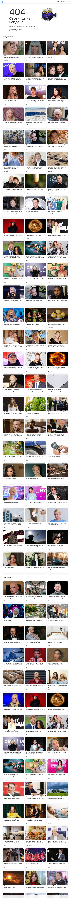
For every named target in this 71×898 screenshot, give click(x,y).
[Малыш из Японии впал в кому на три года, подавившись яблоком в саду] (13, 273)
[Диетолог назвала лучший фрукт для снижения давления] (35, 407)
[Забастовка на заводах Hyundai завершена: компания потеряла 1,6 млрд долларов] (13, 518)
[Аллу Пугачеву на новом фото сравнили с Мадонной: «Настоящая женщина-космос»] (57, 607)
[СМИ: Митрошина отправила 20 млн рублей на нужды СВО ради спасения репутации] (13, 407)
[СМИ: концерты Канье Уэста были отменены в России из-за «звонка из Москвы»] (57, 295)
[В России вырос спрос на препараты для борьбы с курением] (13, 162)
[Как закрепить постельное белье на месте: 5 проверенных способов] (57, 769)
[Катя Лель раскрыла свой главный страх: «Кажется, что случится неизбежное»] (57, 674)
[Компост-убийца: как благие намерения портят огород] (57, 473)
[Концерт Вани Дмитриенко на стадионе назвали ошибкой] (57, 747)
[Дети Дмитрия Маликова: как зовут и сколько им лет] (57, 651)
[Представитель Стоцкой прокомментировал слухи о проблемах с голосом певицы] (13, 318)
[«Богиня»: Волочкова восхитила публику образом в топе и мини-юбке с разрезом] (57, 273)
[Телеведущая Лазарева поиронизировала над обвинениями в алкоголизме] (35, 473)
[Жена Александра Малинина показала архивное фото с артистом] (35, 162)
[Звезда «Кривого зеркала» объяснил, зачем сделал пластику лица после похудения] (13, 429)
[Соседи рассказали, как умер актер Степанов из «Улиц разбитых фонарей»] (13, 607)
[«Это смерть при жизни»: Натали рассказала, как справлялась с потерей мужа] (35, 51)
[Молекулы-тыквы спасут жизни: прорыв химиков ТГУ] (13, 651)
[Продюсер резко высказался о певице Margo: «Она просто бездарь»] (13, 496)
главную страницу (24, 30)
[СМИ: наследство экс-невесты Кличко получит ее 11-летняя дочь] (35, 384)
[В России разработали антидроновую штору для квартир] (57, 384)
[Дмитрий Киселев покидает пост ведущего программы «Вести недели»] (13, 725)
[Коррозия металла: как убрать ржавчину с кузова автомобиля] (35, 451)
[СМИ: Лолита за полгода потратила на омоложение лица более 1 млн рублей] (35, 496)
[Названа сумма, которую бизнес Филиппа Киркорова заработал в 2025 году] (35, 607)
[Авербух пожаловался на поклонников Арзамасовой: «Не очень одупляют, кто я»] (57, 73)
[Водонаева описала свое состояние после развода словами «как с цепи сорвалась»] (35, 651)
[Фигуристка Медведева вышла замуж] (57, 51)
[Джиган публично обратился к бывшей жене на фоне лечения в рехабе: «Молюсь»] (13, 384)
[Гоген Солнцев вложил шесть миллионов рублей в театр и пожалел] (57, 429)
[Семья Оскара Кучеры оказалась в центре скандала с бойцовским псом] (13, 769)
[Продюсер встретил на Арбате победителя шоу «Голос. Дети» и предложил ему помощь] (35, 792)
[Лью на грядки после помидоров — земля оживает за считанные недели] (13, 451)
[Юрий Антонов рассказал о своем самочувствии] (13, 747)
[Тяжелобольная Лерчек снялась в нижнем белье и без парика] (13, 585)
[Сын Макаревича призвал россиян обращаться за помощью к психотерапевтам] (57, 251)
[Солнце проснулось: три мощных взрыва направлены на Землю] (35, 229)
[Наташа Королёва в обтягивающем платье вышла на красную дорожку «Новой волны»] (13, 562)
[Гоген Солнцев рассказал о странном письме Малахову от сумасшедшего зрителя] (35, 318)
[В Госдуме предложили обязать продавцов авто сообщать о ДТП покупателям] (57, 562)
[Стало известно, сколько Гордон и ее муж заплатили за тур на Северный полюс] (13, 117)
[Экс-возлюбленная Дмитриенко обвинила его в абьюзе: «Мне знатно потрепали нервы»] (35, 95)
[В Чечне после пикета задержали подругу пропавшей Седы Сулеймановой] (13, 51)
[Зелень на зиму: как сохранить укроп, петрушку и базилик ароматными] (35, 747)
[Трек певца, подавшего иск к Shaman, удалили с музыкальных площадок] (13, 73)
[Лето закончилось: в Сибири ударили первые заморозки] (35, 629)
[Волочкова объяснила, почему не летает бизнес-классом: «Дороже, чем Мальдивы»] (57, 518)
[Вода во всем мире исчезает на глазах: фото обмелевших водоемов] (57, 162)
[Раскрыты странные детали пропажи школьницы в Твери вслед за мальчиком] (13, 140)
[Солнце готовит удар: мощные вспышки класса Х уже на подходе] (57, 362)
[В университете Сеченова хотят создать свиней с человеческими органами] (13, 814)
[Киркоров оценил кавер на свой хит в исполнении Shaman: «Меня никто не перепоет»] (13, 295)
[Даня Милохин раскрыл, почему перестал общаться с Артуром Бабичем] (35, 562)
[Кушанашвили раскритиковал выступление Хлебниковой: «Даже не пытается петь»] (57, 95)
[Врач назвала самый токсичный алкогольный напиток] (35, 184)
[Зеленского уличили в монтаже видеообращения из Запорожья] (57, 725)
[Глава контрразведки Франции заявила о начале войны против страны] (35, 540)
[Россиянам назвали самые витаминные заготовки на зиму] (57, 318)
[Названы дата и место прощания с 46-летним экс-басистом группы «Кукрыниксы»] (13, 792)
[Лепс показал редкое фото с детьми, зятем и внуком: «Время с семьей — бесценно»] (57, 496)
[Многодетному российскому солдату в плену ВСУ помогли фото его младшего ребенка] (35, 725)
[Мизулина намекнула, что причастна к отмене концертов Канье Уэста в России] (13, 836)
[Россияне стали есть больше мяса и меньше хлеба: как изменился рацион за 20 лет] (13, 696)
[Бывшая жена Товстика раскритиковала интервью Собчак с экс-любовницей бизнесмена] (13, 473)
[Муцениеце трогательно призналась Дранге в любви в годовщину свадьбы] (35, 585)
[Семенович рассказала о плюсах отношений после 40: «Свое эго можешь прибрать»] (35, 362)
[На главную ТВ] (4, 1)
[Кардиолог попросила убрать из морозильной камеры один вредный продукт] (35, 73)
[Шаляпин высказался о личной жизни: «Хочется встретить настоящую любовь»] (57, 140)
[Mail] (2, 1)
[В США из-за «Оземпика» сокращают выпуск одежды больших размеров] (57, 206)
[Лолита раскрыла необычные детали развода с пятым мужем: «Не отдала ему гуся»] (13, 229)
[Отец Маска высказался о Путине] (57, 881)
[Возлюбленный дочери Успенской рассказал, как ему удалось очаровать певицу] (57, 814)
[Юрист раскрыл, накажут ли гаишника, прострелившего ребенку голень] (35, 429)
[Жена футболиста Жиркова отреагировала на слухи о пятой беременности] (13, 340)
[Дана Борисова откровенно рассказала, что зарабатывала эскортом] (57, 229)
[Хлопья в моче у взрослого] (35, 518)
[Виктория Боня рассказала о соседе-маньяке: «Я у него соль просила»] (57, 540)
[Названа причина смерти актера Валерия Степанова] (35, 340)
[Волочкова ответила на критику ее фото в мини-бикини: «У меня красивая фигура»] (35, 814)
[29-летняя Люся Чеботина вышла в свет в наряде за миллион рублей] (13, 629)
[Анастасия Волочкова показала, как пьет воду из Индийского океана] (35, 295)
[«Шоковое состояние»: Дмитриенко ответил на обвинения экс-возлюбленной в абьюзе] (35, 206)
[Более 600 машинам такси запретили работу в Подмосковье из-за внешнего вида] (35, 251)
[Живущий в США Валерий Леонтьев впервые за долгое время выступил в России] (57, 629)
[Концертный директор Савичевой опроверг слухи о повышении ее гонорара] (57, 585)
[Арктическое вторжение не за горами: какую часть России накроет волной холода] (35, 117)
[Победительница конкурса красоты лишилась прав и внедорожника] (13, 95)
